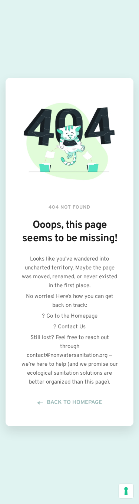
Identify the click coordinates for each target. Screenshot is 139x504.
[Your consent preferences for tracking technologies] (126, 491)
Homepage (84, 316)
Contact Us (72, 327)
